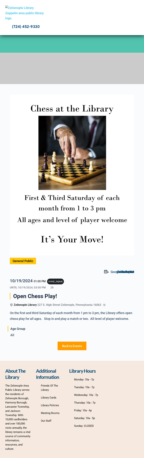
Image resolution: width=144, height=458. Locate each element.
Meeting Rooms (50, 413)
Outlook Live (125, 272)
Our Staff (46, 420)
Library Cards (48, 397)
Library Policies (50, 405)
